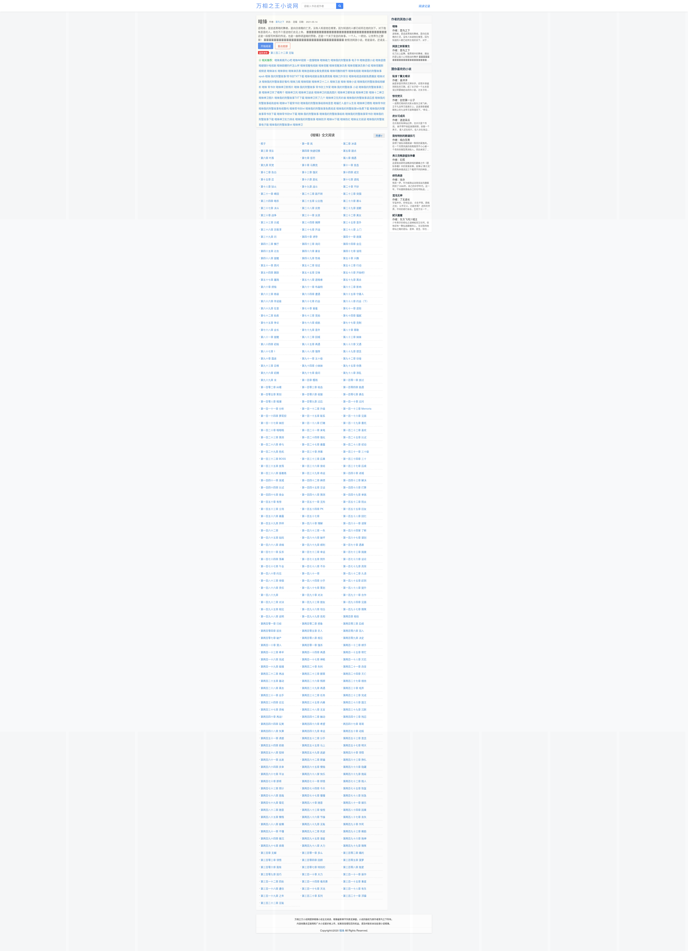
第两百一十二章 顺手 (354, 645)
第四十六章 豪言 (311, 251)
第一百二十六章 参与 (272, 444)
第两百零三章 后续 (353, 623)
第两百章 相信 (351, 616)
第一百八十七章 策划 (313, 587)
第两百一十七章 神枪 (313, 659)
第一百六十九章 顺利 (313, 544)
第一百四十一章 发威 (272, 480)
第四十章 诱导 (310, 236)
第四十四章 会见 (352, 244)
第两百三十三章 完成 (354, 695)
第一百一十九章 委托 (354, 423)
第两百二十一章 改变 (354, 666)
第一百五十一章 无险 (313, 501)
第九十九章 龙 (268, 380)
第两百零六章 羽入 (353, 630)
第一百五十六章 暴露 (272, 516)
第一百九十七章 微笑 (354, 609)
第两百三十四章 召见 (272, 702)
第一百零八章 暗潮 (271, 401)
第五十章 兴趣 (351, 258)
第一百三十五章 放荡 (272, 466)
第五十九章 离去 (352, 279)
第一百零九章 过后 (312, 401)
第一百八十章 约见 (271, 573)
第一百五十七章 (310, 516)
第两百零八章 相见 (312, 638)
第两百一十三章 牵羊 (272, 652)
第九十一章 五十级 (312, 358)
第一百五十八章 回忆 (354, 516)
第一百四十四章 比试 (272, 487)
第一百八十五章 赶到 (354, 580)
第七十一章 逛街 (352, 308)
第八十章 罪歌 (351, 330)
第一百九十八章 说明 (272, 616)
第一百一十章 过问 (353, 401)
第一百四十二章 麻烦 (313, 480)
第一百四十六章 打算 (354, 487)
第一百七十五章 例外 (313, 559)
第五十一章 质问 (270, 265)
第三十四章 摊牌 (311, 222)
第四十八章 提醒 (270, 258)
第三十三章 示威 (270, 222)
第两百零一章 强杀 (312, 645)
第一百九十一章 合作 (354, 595)
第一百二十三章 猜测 (272, 437)
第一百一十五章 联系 (313, 415)
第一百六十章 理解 (312, 523)
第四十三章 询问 (311, 244)
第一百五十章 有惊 (271, 501)
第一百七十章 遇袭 (353, 544)
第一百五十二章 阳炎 (354, 501)
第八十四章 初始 (270, 344)
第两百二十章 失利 (312, 666)
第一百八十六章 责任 (272, 587)
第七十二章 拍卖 (270, 315)
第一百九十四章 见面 (354, 602)
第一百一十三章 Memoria (357, 408)
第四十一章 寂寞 (352, 236)
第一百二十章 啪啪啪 (272, 430)
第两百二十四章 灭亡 (354, 673)
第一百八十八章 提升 (354, 587)
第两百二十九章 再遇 (313, 688)
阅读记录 (424, 6)
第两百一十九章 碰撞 (272, 666)
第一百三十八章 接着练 (273, 473)
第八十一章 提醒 (270, 337)
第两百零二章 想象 (312, 623)
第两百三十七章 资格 (272, 709)
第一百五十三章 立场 (272, 509)
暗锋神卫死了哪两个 (273, 92)
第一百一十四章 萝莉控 (273, 415)
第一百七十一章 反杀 (272, 552)
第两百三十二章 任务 (313, 695)
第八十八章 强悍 (311, 351)
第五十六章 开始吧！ (354, 272)
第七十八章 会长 (270, 330)
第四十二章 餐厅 (270, 244)
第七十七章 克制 (352, 322)
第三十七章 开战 (311, 229)
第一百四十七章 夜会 (272, 494)
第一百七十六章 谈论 (354, 559)
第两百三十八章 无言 (313, 709)
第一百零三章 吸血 (312, 387)
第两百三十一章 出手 (272, 695)
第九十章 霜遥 (268, 358)
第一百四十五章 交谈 (313, 487)
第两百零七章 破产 (271, 638)
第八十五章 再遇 (311, 344)
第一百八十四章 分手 (313, 580)
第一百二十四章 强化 (313, 437)
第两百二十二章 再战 (272, 673)
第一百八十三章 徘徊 (272, 580)
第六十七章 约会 (311, 301)
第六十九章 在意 (270, 308)
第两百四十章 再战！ (272, 716)
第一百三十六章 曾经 (313, 466)
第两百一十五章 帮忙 (354, 652)
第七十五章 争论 (270, 322)
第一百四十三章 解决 (354, 480)
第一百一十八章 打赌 (313, 423)
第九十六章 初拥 (270, 372)
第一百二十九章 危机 (272, 451)
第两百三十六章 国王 (354, 702)
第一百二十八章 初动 (354, 444)
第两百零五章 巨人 (312, 630)
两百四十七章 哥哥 (353, 724)
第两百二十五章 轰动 (272, 681)
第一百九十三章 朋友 (313, 602)
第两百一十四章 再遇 (313, 652)
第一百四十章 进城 (353, 473)
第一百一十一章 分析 (272, 408)
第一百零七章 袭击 (353, 394)
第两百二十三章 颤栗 (313, 673)
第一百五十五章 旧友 (354, 509)
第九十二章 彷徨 (352, 358)
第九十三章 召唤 (270, 365)
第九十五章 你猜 (352, 365)
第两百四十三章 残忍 (354, 716)
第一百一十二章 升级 (313, 408)
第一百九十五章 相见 (272, 609)
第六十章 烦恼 (268, 287)
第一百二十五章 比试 (354, 437)
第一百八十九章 (269, 595)
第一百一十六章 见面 (354, 415)
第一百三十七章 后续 (354, 466)
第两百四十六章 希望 (313, 724)
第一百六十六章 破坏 (313, 537)
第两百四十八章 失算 (272, 731)
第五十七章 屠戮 (270, 279)
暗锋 (343, 81)
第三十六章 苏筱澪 (271, 229)
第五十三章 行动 (352, 265)
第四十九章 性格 (311, 258)
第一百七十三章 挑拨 (354, 552)
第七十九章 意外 (311, 330)
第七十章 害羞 (310, 308)
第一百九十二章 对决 (272, 602)
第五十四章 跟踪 (270, 272)
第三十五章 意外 (352, 222)
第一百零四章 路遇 (353, 387)
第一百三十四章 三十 (354, 458)
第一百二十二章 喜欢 (354, 430)
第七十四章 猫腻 (352, 315)
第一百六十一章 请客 (354, 523)
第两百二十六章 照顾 (313, 681)
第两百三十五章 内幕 (313, 702)
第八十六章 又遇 (352, 344)
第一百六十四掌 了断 (354, 530)
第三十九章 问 (268, 236)
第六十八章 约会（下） (356, 301)
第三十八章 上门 (352, 229)
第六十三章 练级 (270, 294)
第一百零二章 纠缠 (271, 387)
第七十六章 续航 (311, 322)
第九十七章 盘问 (311, 372)
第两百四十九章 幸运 (313, 731)
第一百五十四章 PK (312, 509)
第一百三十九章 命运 (313, 473)
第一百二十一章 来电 (313, 430)
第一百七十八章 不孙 (313, 566)
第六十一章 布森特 (312, 287)
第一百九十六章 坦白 (313, 609)
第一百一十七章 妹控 (272, 423)
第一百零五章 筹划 (271, 394)
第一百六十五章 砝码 (272, 537)
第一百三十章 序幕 (312, 451)
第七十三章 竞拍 (311, 315)
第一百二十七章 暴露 (313, 444)
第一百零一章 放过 (353, 380)
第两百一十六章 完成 (272, 659)
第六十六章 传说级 (271, 301)
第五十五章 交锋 (311, 272)
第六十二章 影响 (352, 287)
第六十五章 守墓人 (353, 294)
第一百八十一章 (310, 573)
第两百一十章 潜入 (271, 645)
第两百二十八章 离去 (272, 688)
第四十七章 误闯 (352, 251)
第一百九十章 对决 (312, 595)
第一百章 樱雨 (310, 380)
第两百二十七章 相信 (354, 681)
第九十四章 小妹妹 (312, 365)
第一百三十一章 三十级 (356, 451)
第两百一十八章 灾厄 (354, 659)
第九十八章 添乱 (352, 372)
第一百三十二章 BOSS (273, 458)
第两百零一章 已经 (271, 623)
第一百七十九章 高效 (354, 566)
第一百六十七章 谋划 (354, 537)
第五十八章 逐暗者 (312, 279)
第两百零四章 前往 (271, 630)
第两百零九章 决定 (353, 638)
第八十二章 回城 (311, 337)
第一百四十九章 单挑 (354, 494)
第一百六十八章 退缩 (272, 544)
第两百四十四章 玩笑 (272, 724)
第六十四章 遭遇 (311, 294)
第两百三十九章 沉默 (354, 709)
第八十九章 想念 (352, 351)
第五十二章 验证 (311, 265)
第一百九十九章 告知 (313, 616)
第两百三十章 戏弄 (353, 688)
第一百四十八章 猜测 (313, 494)
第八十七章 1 (268, 351)
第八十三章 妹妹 (352, 337)
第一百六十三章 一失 (313, 530)
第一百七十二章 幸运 (313, 552)
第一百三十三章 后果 (313, 458)
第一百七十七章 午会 (272, 566)
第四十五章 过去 (270, 251)
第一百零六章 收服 (312, 394)
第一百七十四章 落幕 (272, 559)
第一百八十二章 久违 (354, 573)
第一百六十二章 (269, 530)
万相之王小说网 (277, 5)
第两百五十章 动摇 (353, 731)
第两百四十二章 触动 (313, 716)
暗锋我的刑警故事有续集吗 (274, 108)
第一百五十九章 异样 (272, 523)
